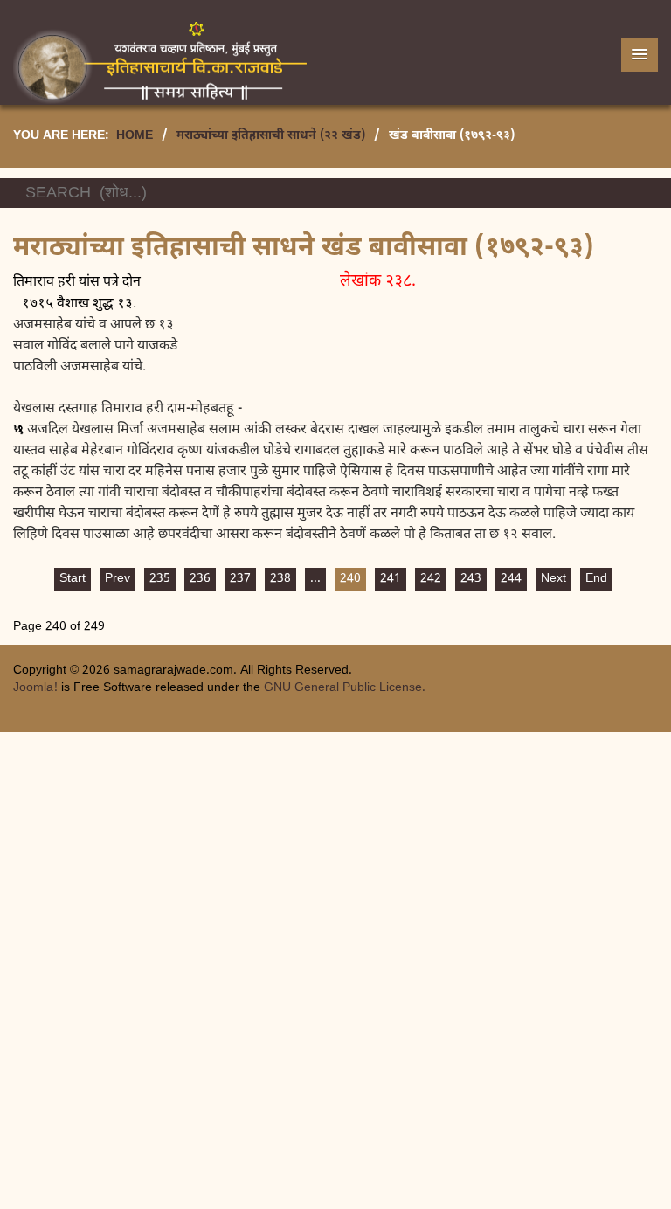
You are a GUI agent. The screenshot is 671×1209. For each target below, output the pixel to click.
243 (470, 578)
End (596, 578)
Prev (117, 578)
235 (159, 578)
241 (390, 578)
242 (430, 578)
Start (72, 578)
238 (280, 578)
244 (511, 578)
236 (200, 578)
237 (240, 578)
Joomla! (35, 688)
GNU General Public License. (344, 688)
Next (553, 578)
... (315, 578)
